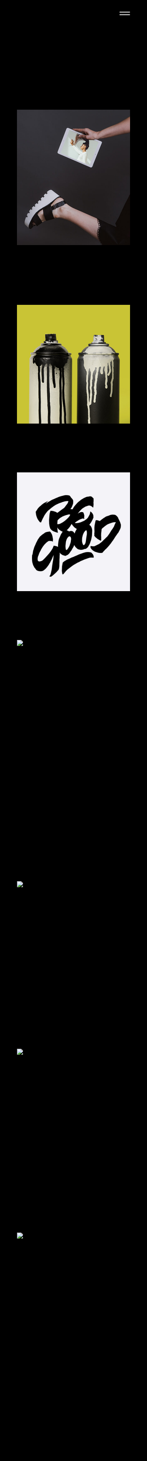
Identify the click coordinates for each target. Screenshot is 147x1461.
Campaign (32, 257)
